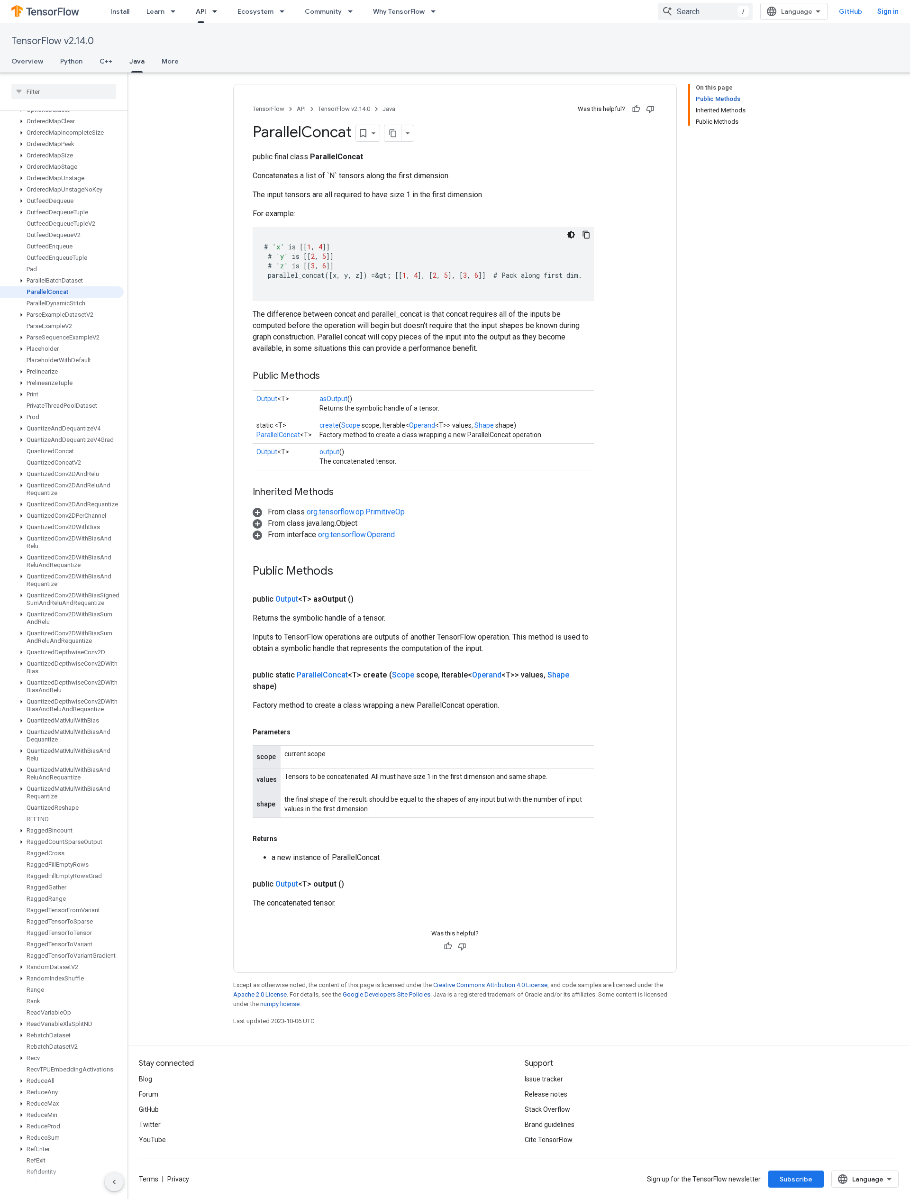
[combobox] (705, 11)
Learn (155, 11)
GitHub (850, 11)
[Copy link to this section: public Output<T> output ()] (355, 884)
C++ (106, 61)
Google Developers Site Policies (386, 994)
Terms (148, 1179)
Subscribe (796, 1179)
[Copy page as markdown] (392, 133)
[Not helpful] (650, 109)
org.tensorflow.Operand (356, 534)
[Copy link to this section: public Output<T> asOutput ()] (364, 599)
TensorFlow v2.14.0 (52, 41)
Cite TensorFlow (549, 1140)
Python (71, 61)
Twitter (150, 1124)
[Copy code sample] (586, 234)
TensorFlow (268, 108)
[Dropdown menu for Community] (353, 11)
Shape (484, 425)
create (329, 425)
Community (323, 11)
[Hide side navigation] (114, 1181)
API (201, 11)
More (170, 61)
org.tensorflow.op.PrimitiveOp (356, 511)
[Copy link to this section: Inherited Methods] (343, 492)
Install (119, 11)
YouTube (152, 1140)
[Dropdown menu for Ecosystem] (284, 11)
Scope (350, 425)
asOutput (333, 399)
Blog (145, 1079)
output (329, 452)
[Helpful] (636, 109)
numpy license (280, 1003)
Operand (422, 425)
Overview (27, 61)
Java (137, 61)
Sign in (888, 11)
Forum (148, 1094)
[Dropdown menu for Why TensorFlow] (436, 11)
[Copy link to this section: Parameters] (300, 732)
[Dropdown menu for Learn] (175, 11)
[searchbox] (63, 91)
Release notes (546, 1094)
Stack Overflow (547, 1109)
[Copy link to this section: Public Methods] (329, 376)
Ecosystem (255, 11)
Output (266, 399)
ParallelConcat (278, 435)
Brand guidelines (549, 1124)
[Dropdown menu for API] (217, 11)
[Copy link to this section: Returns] (286, 838)
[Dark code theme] (571, 234)
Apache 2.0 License (260, 994)
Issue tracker (544, 1079)
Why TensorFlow (399, 11)
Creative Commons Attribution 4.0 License (490, 984)
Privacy (178, 1179)
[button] (62, 121)
